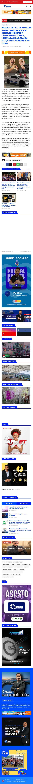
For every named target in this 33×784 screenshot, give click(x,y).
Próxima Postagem (26, 251)
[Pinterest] (14, 164)
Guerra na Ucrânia (7, 569)
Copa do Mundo (26, 564)
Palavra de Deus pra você (16, 572)
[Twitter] (10, 164)
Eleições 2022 (19, 567)
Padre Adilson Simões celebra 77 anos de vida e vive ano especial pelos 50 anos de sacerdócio (16, 549)
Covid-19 (5, 567)
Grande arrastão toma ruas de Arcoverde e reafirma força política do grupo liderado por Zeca (8, 185)
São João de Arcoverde (8, 577)
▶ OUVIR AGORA (27, 2)
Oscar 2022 (5, 572)
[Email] (21, 164)
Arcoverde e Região (16, 160)
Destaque (11, 567)
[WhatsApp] (18, 164)
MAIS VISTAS (9, 503)
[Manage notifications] (3, 781)
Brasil (12, 564)
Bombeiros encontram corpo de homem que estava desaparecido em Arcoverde (20, 530)
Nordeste (22, 569)
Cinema (18, 564)
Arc (3, 562)
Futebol (26, 567)
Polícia (12, 574)
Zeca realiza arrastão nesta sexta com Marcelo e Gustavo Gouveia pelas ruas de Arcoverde (23, 185)
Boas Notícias (6, 564)
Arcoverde (12, 25)
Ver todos (28, 169)
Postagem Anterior (7, 251)
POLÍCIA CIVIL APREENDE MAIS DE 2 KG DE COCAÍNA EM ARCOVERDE (8, 205)
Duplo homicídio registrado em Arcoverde (18, 514)
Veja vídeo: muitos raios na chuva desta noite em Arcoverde (18, 507)
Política (18, 574)
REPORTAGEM (24, 503)
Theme (26, 779)
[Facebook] (7, 164)
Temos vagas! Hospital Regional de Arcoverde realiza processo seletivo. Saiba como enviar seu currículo (19, 522)
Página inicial (5, 25)
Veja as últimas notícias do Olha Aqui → (13, 780)
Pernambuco (5, 574)
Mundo (15, 569)
